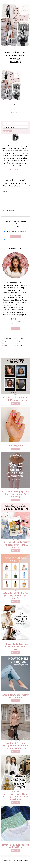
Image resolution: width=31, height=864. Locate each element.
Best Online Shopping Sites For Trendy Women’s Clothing (15, 494)
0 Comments (21, 65)
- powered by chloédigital (23, 860)
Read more (15, 403)
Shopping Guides (15, 740)
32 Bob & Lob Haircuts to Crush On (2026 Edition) (15, 398)
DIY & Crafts (15, 692)
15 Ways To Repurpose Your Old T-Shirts (15, 846)
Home (15, 641)
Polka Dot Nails (15, 445)
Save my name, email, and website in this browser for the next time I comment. (15, 223)
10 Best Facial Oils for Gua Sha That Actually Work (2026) (15, 596)
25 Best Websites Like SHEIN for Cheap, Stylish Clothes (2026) (15, 545)
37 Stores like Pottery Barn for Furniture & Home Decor (15, 646)
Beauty (15, 394)
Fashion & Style (15, 488)
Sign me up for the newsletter (16, 231)
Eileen (15, 143)
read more (15, 328)
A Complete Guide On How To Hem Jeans (15, 696)
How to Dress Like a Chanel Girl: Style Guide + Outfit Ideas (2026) (15, 796)
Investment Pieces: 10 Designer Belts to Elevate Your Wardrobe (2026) (15, 746)
